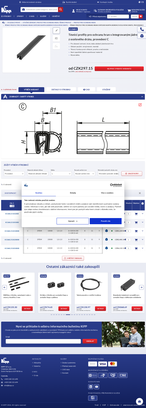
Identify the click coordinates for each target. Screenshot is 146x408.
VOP (104, 405)
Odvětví (56, 16)
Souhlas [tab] (38, 193)
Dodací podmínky (69, 363)
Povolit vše (105, 221)
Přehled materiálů (69, 366)
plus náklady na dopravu (83, 71)
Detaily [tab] (73, 193)
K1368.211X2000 (12, 214)
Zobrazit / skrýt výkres (21, 97)
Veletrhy (37, 366)
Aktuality (37, 363)
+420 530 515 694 (11, 382)
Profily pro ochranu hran (84, 22)
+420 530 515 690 (11, 379)
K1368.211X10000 (12, 231)
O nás (31, 16)
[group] (18, 293)
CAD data (66, 369)
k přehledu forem (10, 89)
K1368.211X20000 (12, 240)
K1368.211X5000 (12, 222)
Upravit (71, 221)
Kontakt (65, 373)
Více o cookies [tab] (107, 193)
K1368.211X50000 (12, 248)
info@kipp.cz (9, 385)
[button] (51, 314)
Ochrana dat (114, 405)
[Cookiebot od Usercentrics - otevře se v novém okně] (112, 185)
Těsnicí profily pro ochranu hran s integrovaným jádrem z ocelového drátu (36, 25)
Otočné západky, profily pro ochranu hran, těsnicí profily (46, 22)
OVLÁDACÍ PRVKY (13, 22)
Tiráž (97, 405)
